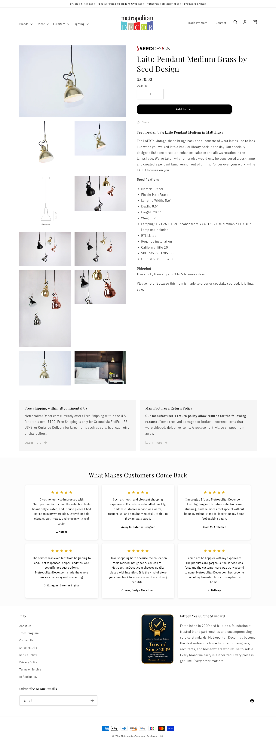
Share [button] (145, 122)
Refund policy (28, 677)
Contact (221, 23)
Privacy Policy (28, 662)
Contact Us (26, 640)
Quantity (142, 85)
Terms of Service (30, 669)
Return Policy (28, 655)
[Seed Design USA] (197, 48)
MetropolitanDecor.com (133, 736)
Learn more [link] (33, 442)
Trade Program (197, 23)
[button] (25, 23)
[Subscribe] (92, 700)
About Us (25, 626)
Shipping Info (28, 647)
